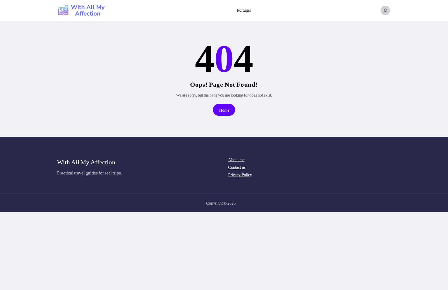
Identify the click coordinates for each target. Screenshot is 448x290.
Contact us (237, 167)
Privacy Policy (240, 175)
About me (236, 160)
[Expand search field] (385, 10)
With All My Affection (86, 162)
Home (224, 110)
